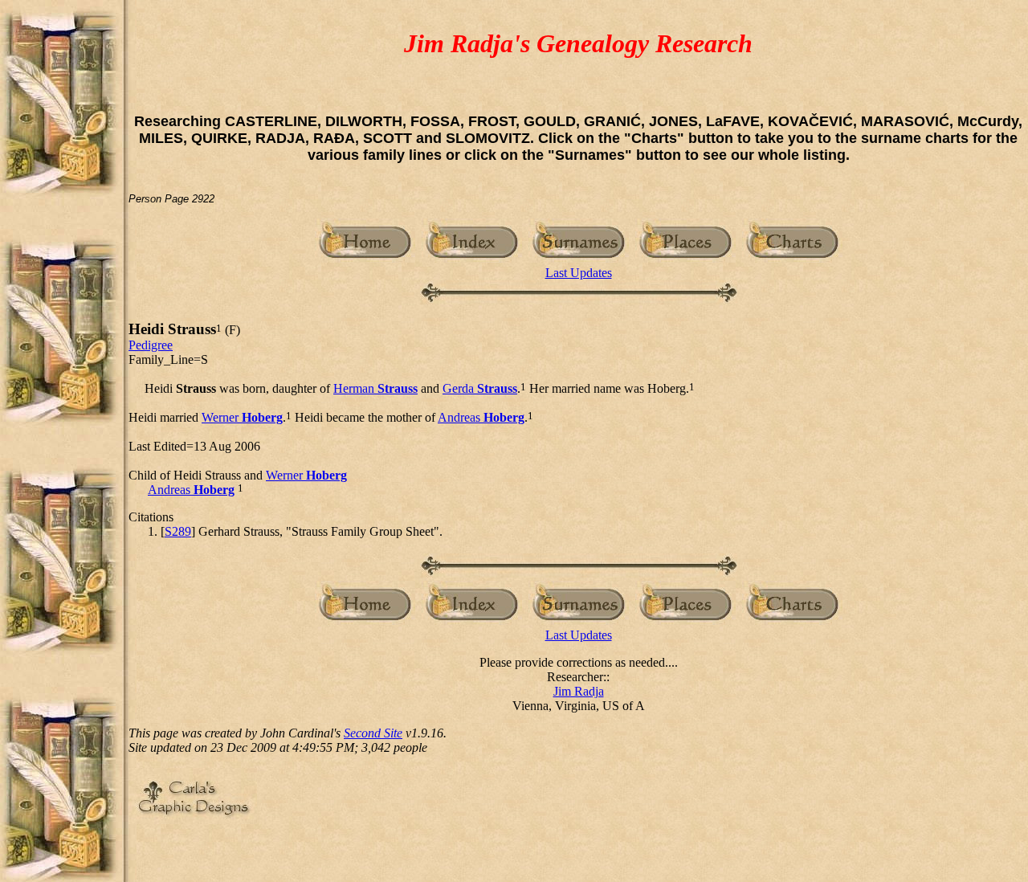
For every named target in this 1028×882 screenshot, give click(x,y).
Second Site (373, 733)
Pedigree (150, 345)
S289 (178, 531)
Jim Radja (578, 691)
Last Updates (578, 273)
